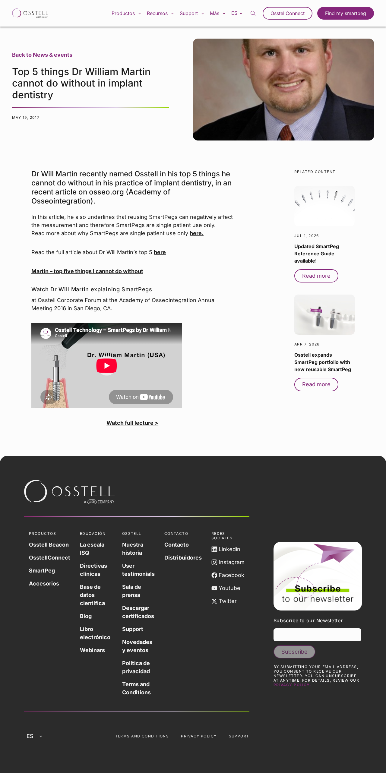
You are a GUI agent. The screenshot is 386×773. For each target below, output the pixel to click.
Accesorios (44, 583)
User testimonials (138, 570)
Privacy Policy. (293, 685)
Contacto (176, 544)
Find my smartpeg (345, 13)
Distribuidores (183, 557)
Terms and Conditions (136, 688)
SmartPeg (42, 570)
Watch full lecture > (132, 423)
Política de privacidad (136, 667)
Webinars (92, 650)
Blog (86, 616)
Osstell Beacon (49, 544)
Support (132, 629)
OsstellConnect (288, 13)
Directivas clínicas (93, 570)
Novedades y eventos (137, 646)
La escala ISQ (92, 548)
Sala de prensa (131, 591)
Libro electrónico (95, 633)
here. (197, 233)
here (160, 252)
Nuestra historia (132, 548)
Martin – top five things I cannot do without (87, 271)
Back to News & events (42, 55)
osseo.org (106, 192)
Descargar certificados (138, 612)
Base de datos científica (92, 595)
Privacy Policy (199, 736)
